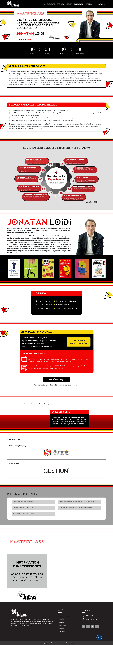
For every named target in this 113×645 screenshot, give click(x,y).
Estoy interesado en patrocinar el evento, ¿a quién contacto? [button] (77, 502)
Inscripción (79, 4)
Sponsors (90, 4)
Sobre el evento (48, 4)
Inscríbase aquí (56, 379)
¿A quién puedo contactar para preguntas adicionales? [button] (75, 507)
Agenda (69, 4)
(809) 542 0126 (88, 615)
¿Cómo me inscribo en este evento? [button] (23, 507)
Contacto (100, 4)
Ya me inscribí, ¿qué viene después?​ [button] (23, 513)
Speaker (60, 4)
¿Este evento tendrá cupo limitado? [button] (23, 502)
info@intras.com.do (90, 619)
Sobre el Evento (64, 616)
